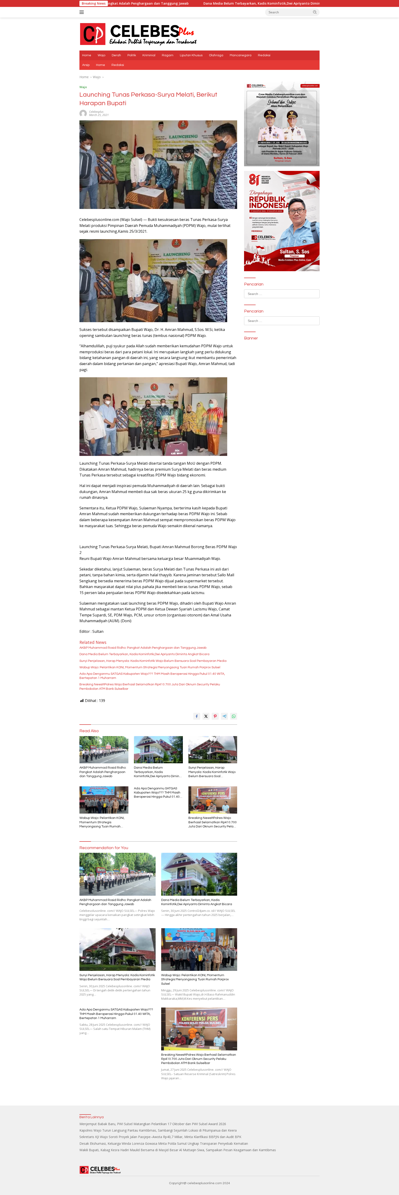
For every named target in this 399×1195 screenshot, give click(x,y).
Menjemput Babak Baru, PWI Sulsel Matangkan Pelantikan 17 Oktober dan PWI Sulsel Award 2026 (152, 1124)
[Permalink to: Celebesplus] (83, 113)
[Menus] (82, 12)
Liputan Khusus (191, 55)
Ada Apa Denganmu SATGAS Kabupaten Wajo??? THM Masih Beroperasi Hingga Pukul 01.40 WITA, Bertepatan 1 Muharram (152, 676)
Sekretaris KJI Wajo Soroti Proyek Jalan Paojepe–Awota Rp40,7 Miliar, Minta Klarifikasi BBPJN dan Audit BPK (160, 1137)
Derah (116, 55)
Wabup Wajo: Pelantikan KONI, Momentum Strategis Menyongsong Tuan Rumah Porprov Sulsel (149, 667)
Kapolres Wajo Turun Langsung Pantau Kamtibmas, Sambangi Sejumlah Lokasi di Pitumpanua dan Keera (158, 1130)
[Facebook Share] (196, 716)
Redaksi (264, 55)
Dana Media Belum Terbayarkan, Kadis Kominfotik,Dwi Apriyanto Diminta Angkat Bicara (212, 3)
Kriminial (148, 55)
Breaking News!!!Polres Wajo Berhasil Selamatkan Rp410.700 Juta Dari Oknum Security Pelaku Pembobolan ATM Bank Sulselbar (149, 686)
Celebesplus (96, 112)
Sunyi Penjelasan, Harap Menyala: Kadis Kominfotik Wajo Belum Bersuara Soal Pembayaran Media (153, 661)
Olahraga (216, 55)
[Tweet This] (206, 716)
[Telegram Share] (224, 716)
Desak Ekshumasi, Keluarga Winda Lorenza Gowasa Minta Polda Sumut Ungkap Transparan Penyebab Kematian (163, 1143)
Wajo (101, 55)
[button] (315, 12)
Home (86, 55)
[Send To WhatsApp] (233, 716)
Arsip (86, 65)
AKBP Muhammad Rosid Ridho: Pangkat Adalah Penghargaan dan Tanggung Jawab (142, 647)
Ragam (167, 55)
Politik (131, 55)
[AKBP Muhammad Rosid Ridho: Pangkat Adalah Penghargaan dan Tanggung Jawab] (103, 750)
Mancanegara (240, 55)
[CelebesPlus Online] (138, 33)
